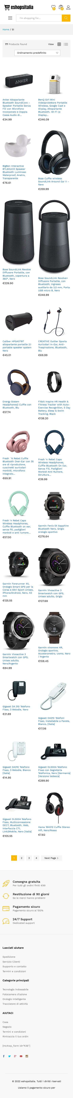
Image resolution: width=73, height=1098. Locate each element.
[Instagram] (27, 1056)
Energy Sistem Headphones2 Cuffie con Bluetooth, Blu (17, 404)
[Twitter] (9, 1056)
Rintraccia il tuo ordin (15, 1036)
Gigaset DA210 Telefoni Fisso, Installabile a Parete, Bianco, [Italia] (54, 721)
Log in (68, 9)
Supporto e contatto (14, 966)
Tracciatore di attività (15, 1003)
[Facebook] (4, 1056)
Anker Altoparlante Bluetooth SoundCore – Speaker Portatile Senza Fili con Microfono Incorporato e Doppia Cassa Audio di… (17, 107)
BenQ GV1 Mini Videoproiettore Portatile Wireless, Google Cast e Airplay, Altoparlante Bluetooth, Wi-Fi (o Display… (52, 107)
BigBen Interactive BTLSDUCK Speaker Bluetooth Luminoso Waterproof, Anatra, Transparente (14, 172)
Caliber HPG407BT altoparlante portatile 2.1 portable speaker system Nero (17, 346)
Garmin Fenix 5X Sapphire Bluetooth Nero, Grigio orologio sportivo (53, 528)
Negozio (7, 1026)
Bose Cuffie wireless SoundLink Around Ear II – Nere (53, 181)
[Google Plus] (15, 1056)
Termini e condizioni (14, 971)
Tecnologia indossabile (15, 989)
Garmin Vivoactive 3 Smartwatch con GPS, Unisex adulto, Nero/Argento (15, 659)
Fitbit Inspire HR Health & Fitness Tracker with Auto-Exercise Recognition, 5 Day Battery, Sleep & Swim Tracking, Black (54, 407)
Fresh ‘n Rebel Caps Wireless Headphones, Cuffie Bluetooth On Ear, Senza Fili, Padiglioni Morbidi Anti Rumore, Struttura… (52, 467)
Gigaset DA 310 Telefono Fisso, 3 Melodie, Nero (16, 708)
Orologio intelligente (14, 999)
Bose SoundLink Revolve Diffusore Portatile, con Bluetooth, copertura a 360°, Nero (17, 274)
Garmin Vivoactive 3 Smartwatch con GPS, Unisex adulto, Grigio (51, 593)
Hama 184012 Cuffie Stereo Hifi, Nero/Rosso (54, 828)
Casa (5, 1022)
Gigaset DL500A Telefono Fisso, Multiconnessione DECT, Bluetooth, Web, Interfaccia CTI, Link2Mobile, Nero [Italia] (17, 825)
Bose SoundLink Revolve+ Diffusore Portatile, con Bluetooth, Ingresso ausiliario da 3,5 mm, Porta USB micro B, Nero (54, 284)
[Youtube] (21, 1056)
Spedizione (9, 956)
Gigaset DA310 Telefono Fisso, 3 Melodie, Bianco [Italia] (17, 770)
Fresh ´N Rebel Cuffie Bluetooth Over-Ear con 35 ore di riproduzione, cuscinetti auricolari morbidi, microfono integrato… (18, 466)
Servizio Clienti (11, 961)
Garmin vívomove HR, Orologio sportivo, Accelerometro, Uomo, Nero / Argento (54, 652)
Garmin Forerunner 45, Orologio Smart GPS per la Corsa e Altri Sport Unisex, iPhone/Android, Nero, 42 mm (18, 589)
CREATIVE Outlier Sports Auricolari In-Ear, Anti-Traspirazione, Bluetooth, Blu (52, 346)
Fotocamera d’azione (15, 994)
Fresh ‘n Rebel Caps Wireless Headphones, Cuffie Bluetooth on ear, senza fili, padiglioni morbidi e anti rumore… (17, 526)
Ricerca (66, 18)
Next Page (50, 858)
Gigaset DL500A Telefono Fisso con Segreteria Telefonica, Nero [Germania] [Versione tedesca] (54, 772)
